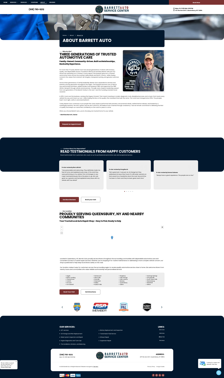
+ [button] (62, 227)
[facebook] (153, 375)
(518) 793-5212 (36, 9)
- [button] (62, 229)
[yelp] (159, 375)
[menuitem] (7, 2)
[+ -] (111, 239)
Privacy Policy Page (6, 367)
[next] (162, 307)
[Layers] (162, 227)
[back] (62, 307)
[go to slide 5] (132, 191)
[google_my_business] (163, 375)
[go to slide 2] (126, 191)
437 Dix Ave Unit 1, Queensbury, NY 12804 (188, 10)
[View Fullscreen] (62, 233)
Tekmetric (95, 366)
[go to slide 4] (130, 191)
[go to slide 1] (124, 191)
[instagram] (156, 375)
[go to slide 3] (128, 191)
